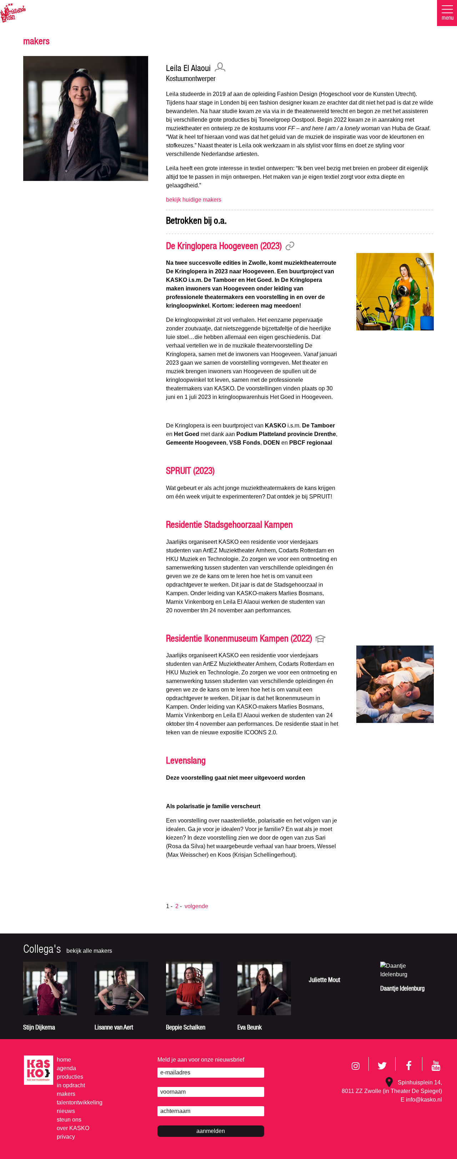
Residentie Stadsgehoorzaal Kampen (229, 525)
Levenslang (186, 761)
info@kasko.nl (424, 1100)
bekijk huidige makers (193, 200)
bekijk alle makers (89, 951)
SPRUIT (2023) (190, 471)
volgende (196, 906)
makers (36, 42)
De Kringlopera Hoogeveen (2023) (224, 247)
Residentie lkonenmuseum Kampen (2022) (239, 639)
